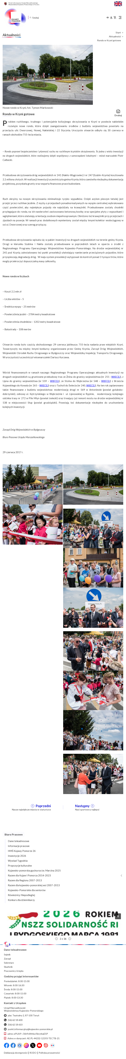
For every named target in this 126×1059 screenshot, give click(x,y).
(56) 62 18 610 (15, 1024)
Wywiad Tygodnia (18, 860)
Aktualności (115, 36)
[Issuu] (46, 1045)
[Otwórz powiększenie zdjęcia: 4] (93, 528)
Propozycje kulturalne (20, 865)
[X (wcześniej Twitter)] (32, 1045)
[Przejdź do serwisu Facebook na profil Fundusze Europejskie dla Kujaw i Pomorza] (13, 1045)
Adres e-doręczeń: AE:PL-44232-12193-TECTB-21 (34, 1038)
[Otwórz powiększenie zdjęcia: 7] (93, 651)
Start (118, 32)
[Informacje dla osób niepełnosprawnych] (113, 17)
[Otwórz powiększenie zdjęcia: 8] (93, 690)
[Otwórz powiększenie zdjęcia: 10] (93, 773)
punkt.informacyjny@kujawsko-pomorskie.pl (30, 1029)
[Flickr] (52, 1045)
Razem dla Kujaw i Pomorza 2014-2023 (29, 875)
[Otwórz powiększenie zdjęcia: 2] (93, 484)
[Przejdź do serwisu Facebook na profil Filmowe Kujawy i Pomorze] (19, 1045)
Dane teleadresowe (18, 841)
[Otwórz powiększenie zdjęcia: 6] (93, 607)
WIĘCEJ (115, 376)
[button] (63, 923)
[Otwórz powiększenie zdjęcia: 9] (93, 729)
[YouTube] (39, 1045)
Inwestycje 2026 (17, 855)
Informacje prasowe (19, 845)
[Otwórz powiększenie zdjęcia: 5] (93, 567)
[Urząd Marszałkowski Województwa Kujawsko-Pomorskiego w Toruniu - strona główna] (15, 17)
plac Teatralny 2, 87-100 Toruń (23, 1015)
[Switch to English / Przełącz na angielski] (118, 3)
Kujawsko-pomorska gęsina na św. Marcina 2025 (34, 870)
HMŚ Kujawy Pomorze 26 (22, 850)
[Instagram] (26, 1045)
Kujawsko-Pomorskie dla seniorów (26, 890)
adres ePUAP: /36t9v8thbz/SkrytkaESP (28, 1033)
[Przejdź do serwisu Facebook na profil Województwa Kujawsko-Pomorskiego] (6, 1045)
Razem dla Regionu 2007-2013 (25, 880)
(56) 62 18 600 (15, 1020)
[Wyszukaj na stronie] (30, 17)
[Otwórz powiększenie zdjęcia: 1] (33, 484)
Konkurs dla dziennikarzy (21, 899)
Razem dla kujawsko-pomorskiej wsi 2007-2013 (34, 885)
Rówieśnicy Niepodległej (21, 895)
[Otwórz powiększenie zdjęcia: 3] (33, 524)
